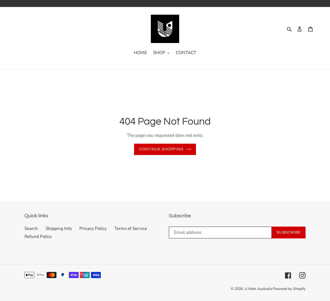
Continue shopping (161, 149)
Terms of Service (130, 228)
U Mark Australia (258, 288)
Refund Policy (38, 236)
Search (31, 228)
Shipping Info (59, 228)
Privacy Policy (93, 228)
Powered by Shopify (289, 288)
